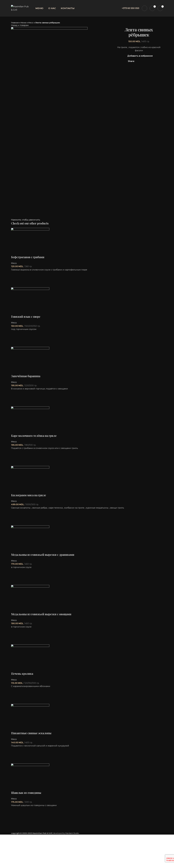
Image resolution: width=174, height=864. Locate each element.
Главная (15, 23)
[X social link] (139, 61)
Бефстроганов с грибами (27, 257)
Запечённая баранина (25, 376)
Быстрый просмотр (14, 284)
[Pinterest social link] (142, 61)
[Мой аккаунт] (144, 8)
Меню (23, 23)
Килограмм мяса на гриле (28, 495)
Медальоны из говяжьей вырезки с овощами (41, 614)
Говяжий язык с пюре (25, 316)
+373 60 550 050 (130, 8)
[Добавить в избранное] (14, 274)
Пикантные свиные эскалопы (31, 733)
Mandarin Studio (72, 833)
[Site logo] (20, 8)
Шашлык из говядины (26, 793)
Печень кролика (22, 673)
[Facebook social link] (136, 61)
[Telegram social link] (148, 61)
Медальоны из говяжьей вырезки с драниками (42, 555)
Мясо (30, 23)
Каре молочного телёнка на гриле (34, 436)
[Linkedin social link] (145, 61)
